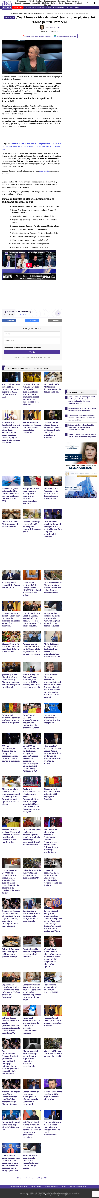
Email (57, 320)
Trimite (32, 352)
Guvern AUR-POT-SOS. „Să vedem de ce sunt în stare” (10, 524)
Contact (63, 1186)
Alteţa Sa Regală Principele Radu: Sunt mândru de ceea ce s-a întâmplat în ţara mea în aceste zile (52, 650)
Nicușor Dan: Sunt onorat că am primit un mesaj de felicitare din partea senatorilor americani (11, 619)
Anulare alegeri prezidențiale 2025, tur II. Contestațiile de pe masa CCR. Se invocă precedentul (31, 649)
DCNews (7, 5)
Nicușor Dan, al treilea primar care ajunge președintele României (52, 1022)
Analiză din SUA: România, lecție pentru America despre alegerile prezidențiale (51, 493)
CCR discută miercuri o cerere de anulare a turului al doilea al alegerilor (11, 719)
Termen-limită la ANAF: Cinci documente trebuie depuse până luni (52, 388)
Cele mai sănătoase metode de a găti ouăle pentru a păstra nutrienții (10, 953)
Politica (19, 13)
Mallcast (79, 3)
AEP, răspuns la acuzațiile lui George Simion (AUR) (11, 585)
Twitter (33, 320)
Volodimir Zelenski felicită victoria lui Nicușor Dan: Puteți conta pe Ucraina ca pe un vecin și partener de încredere (32, 1129)
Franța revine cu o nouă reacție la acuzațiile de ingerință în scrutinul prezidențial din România (31, 496)
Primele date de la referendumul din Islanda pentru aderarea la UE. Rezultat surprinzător (52, 7)
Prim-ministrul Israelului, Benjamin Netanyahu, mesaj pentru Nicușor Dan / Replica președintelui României (53, 529)
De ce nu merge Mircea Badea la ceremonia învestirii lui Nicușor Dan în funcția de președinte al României (53, 430)
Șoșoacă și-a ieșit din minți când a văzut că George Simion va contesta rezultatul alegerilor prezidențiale (11, 680)
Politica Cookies (36, 1186)
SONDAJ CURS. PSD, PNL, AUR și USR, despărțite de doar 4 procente (82, 409)
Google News (24, 315)
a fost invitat (44, 171)
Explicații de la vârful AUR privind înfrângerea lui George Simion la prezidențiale (31, 916)
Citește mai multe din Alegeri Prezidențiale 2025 (32, 1178)
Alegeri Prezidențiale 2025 (36, 13)
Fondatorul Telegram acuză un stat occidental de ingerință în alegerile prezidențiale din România (31, 1025)
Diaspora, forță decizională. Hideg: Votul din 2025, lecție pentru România (52, 794)
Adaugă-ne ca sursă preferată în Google (38, 36)
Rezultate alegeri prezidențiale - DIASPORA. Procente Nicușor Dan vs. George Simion (31, 1161)
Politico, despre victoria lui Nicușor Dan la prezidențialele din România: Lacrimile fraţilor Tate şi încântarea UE (11, 1025)
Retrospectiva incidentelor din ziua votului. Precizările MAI (51, 988)
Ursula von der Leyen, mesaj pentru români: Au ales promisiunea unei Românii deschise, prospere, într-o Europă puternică (11, 1163)
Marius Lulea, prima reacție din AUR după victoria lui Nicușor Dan (53, 1095)
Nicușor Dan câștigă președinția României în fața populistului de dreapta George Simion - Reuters (11, 1097)
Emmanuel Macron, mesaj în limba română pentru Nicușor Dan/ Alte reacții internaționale (53, 1128)
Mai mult (48, 5)
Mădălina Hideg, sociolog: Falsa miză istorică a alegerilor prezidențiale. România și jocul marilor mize (11, 835)
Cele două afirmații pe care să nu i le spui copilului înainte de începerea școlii (32, 526)
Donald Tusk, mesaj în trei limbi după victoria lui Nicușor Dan (11, 1126)
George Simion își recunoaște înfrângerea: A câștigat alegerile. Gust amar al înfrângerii (31, 1097)
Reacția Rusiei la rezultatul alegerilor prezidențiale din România (32, 953)
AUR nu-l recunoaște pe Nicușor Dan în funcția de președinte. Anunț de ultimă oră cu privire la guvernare (11, 753)
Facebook (11, 320)
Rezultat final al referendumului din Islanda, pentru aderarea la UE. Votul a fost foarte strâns (82, 418)
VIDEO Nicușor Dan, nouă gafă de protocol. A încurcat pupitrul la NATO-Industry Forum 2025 (11, 390)
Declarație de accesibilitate (77, 1186)
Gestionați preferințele (51, 1186)
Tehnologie (69, 3)
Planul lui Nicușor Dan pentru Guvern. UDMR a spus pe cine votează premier (82, 435)
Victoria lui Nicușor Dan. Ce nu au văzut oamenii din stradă (53, 1053)
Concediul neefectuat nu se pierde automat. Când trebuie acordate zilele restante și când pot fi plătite (53, 877)
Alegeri (25, 13)
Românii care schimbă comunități (27, 3)
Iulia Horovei (55, 27)
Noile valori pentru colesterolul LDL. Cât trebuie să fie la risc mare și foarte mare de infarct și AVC (10, 494)
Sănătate (45, 3)
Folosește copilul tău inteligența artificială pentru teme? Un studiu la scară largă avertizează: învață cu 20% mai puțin (32, 837)
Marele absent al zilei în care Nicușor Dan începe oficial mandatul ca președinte (32, 427)
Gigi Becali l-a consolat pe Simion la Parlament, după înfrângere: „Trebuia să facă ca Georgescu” (11, 990)
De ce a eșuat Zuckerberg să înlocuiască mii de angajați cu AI (52, 719)
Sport (61, 3)
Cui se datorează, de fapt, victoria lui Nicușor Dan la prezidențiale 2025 (32, 874)
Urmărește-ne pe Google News (66, 36)
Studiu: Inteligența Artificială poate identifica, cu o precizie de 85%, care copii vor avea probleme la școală (31, 680)
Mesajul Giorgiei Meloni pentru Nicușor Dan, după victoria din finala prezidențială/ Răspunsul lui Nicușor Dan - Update (52, 958)
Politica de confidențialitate (18, 1186)
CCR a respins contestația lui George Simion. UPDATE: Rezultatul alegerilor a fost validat (32, 588)
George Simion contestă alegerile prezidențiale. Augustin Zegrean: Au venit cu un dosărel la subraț (52, 619)
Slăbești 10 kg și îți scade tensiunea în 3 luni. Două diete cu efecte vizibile (11, 648)
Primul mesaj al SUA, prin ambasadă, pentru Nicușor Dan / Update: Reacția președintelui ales (31, 721)
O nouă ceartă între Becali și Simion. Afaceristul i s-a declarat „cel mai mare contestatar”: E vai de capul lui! (32, 619)
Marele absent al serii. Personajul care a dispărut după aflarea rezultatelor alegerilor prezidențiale (30, 1058)
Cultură (53, 3)
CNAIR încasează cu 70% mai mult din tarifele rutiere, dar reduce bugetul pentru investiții (53, 587)
